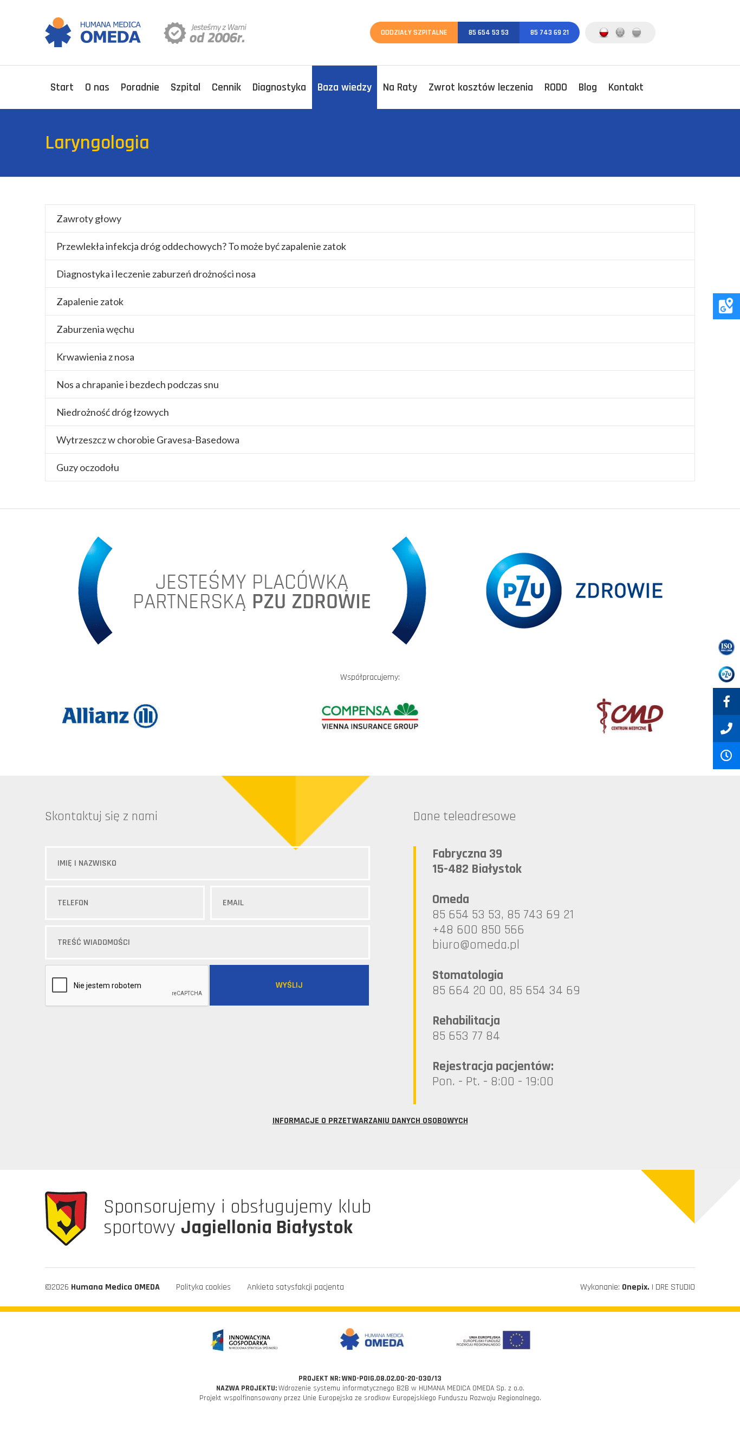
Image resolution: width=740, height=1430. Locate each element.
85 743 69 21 (549, 32)
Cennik (226, 87)
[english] (620, 32)
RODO (555, 87)
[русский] (636, 32)
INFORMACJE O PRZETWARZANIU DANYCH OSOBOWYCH (370, 1120)
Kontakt (626, 87)
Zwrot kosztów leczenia (481, 87)
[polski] (604, 32)
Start (62, 87)
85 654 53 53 (489, 32)
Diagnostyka (279, 87)
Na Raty (400, 87)
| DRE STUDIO (658, 1287)
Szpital (185, 87)
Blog (588, 87)
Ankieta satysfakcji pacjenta (295, 1287)
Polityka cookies (203, 1287)
